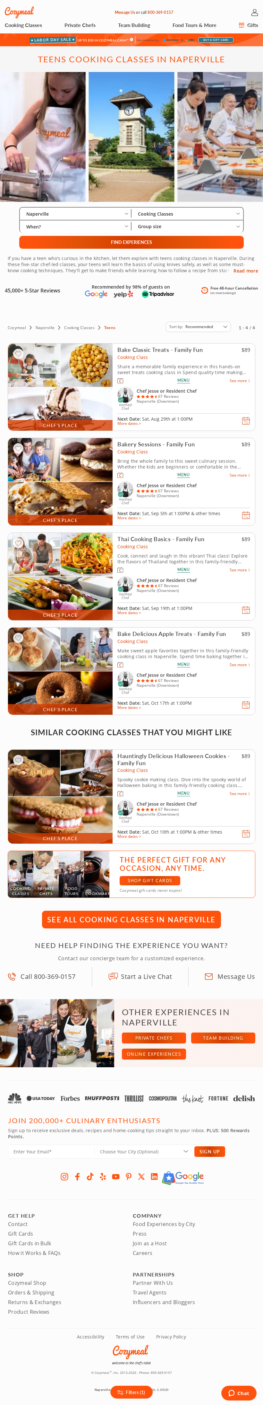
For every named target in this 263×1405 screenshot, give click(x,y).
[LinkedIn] (154, 1176)
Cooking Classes (23, 25)
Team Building (134, 25)
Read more (245, 270)
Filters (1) (135, 1392)
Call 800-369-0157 (48, 976)
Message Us (125, 12)
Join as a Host (150, 1243)
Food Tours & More (194, 25)
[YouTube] (116, 1176)
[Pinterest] (128, 1176)
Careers (142, 1253)
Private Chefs (80, 25)
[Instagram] (64, 1176)
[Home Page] (19, 12)
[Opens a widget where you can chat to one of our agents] (239, 1394)
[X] (141, 1176)
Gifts (252, 25)
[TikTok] (90, 1176)
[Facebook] (77, 1176)
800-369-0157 (160, 12)
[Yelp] (103, 1176)
